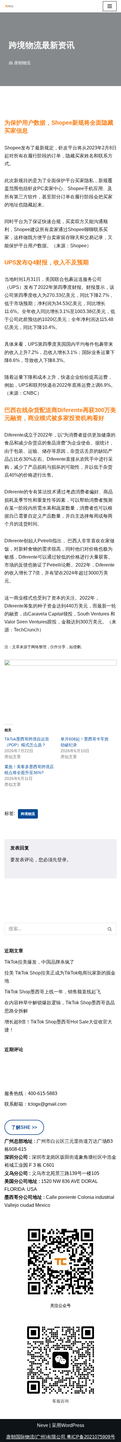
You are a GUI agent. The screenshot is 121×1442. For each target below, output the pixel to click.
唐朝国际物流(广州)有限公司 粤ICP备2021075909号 (60, 1436)
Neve (42, 1425)
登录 (62, 859)
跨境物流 (28, 814)
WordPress (72, 1425)
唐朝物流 (22, 62)
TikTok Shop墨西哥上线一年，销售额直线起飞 (52, 991)
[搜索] (110, 929)
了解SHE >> (24, 1127)
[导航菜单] (110, 6)
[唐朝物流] (9, 6)
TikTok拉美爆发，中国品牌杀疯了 (39, 961)
